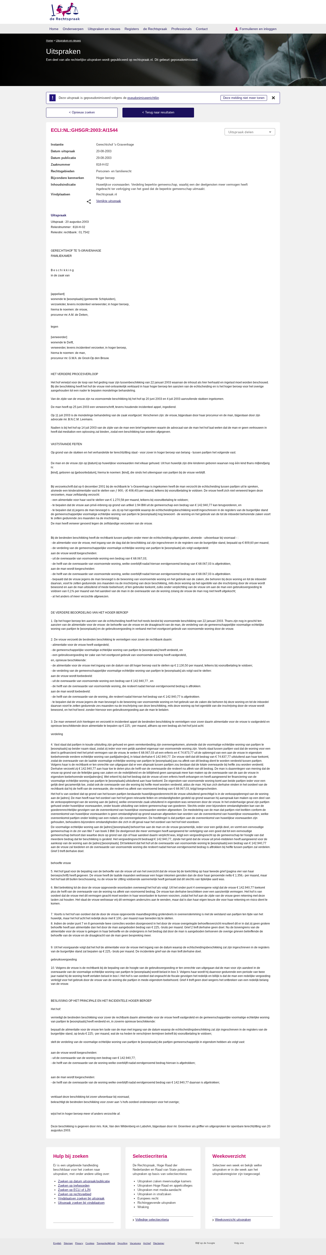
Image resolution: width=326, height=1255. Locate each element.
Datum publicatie (63, 158)
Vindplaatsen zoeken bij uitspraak (81, 1198)
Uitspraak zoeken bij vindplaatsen (81, 1202)
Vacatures (135, 1243)
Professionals (181, 29)
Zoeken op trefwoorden (73, 1185)
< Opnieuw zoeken (82, 112)
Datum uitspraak (63, 151)
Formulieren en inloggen (258, 29)
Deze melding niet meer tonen (243, 98)
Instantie (57, 144)
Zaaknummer (60, 164)
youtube (272, 1243)
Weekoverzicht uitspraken (233, 1219)
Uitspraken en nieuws (104, 29)
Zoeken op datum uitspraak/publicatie (84, 1181)
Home (53, 29)
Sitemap (68, 1243)
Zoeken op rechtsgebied (74, 1194)
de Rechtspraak (155, 29)
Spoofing (122, 1243)
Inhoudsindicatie (63, 184)
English (57, 1243)
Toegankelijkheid (106, 1243)
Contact (202, 29)
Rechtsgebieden (62, 171)
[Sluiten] (273, 98)
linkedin (266, 1243)
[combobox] (249, 132)
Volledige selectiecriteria (152, 1219)
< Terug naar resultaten (158, 112)
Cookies (89, 1243)
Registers (132, 29)
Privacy (79, 1243)
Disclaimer (158, 1243)
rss (219, 1243)
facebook (254, 1243)
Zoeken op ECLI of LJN (74, 1190)
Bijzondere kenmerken (67, 178)
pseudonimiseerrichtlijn (143, 98)
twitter (247, 1243)
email (225, 1243)
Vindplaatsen (60, 194)
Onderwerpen (73, 29)
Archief (147, 1243)
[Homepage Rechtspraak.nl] (63, 11)
